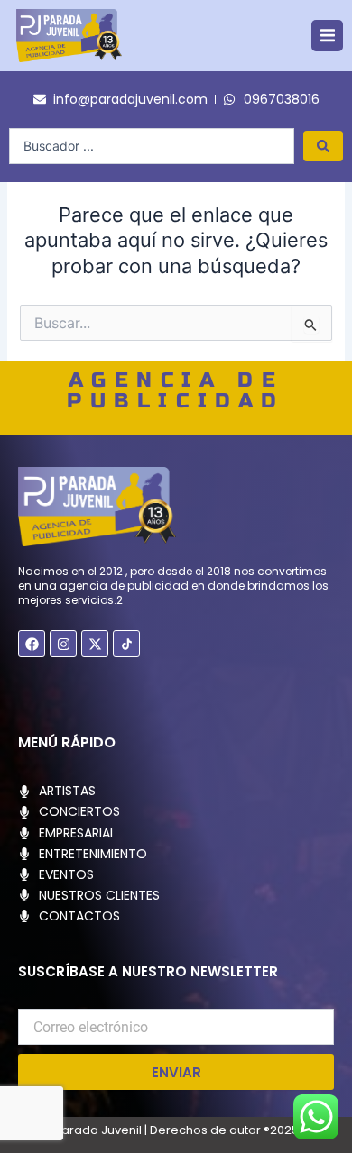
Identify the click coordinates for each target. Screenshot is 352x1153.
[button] (327, 35)
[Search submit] (323, 146)
